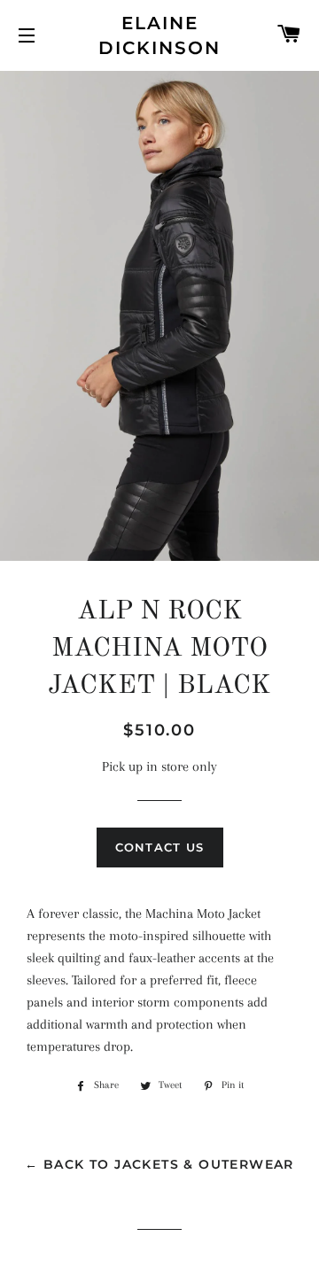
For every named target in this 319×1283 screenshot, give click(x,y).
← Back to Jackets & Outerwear (159, 1164)
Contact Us (160, 847)
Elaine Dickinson (159, 35)
